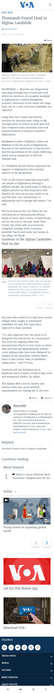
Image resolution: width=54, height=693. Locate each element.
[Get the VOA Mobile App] (27, 571)
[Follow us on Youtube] (17, 647)
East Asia (7, 12)
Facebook (20, 432)
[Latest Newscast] (8, 689)
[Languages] (33, 689)
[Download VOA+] (27, 610)
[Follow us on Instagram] (24, 647)
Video (7, 492)
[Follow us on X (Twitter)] (11, 647)
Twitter (43, 429)
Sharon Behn (11, 29)
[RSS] (31, 647)
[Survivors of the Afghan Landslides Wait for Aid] (27, 263)
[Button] (48, 40)
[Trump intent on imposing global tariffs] (27, 511)
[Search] (45, 689)
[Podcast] (37, 647)
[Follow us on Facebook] (4, 647)
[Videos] (20, 689)
